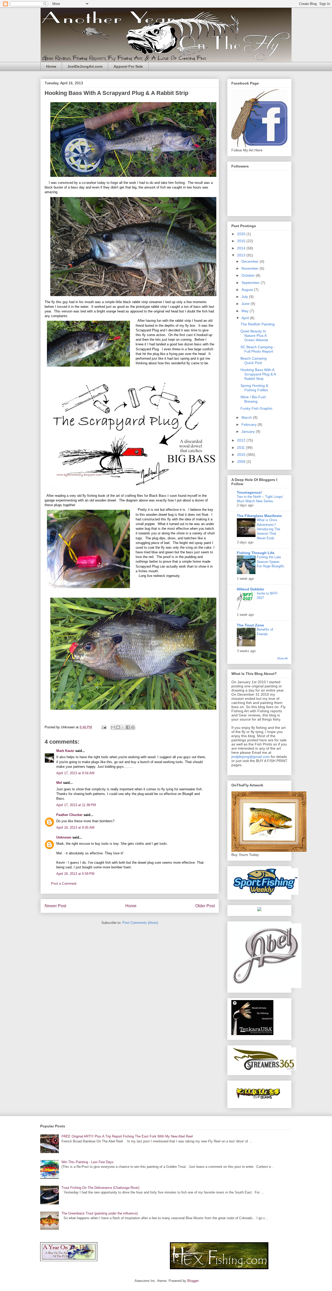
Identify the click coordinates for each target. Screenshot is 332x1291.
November (250, 268)
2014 (241, 248)
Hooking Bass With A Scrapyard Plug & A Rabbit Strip (258, 374)
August (247, 290)
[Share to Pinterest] (132, 727)
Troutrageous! (249, 492)
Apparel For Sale (128, 66)
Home (51, 66)
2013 (241, 255)
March (247, 417)
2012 (241, 440)
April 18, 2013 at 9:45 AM (75, 827)
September (251, 283)
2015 (241, 241)
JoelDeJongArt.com (84, 66)
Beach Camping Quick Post (253, 360)
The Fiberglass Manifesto (259, 516)
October (248, 275)
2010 (241, 454)
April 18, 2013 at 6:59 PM (75, 874)
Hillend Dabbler (250, 589)
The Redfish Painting (257, 324)
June (246, 304)
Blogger (192, 1281)
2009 (241, 461)
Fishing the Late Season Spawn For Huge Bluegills (270, 561)
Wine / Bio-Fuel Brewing (253, 399)
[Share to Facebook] (127, 727)
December (250, 261)
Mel (59, 783)
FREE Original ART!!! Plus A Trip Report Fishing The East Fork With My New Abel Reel (127, 1136)
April (245, 318)
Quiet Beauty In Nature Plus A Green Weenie (254, 335)
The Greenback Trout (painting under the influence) (99, 1213)
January (248, 431)
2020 (241, 234)
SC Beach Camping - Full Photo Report (257, 349)
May (245, 311)
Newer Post (55, 906)
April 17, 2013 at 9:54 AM (75, 773)
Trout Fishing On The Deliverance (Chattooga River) (100, 1188)
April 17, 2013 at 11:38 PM (76, 805)
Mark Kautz (65, 751)
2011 (241, 447)
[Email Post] (103, 727)
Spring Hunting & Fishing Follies (254, 387)
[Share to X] (123, 727)
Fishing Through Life (255, 553)
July (245, 297)
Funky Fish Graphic (256, 408)
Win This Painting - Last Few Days (87, 1162)
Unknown (63, 837)
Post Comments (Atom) (140, 923)
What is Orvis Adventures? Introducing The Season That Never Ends (268, 529)
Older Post (205, 906)
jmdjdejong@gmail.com (250, 757)
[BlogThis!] (118, 727)
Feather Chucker (69, 815)
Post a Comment (64, 883)
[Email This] (113, 727)
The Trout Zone (250, 625)
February (249, 424)
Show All (282, 658)
